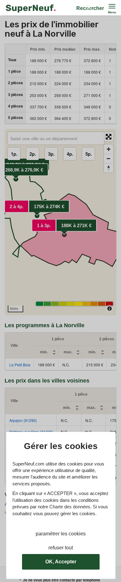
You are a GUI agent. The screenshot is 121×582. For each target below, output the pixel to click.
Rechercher (90, 8)
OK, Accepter (60, 561)
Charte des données (69, 506)
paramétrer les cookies (61, 533)
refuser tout (60, 547)
